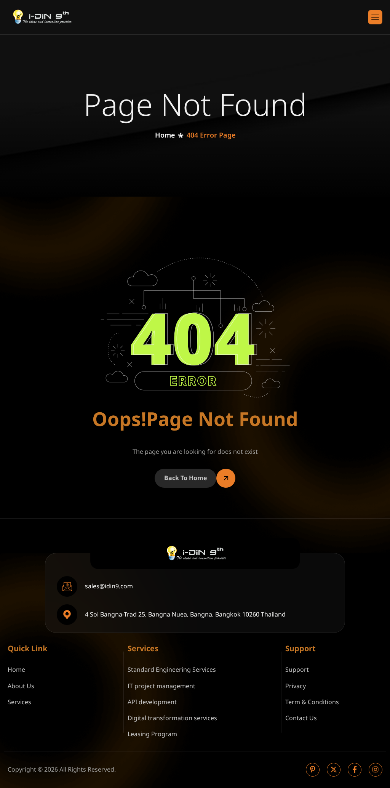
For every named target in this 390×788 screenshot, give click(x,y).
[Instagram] (375, 770)
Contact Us (301, 718)
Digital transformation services (172, 718)
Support (297, 669)
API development (152, 702)
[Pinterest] (313, 770)
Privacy (295, 686)
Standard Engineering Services (172, 669)
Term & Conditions (312, 702)
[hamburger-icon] (375, 17)
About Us (21, 686)
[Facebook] (354, 770)
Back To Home (185, 478)
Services (19, 702)
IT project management (161, 686)
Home (16, 669)
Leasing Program (152, 734)
